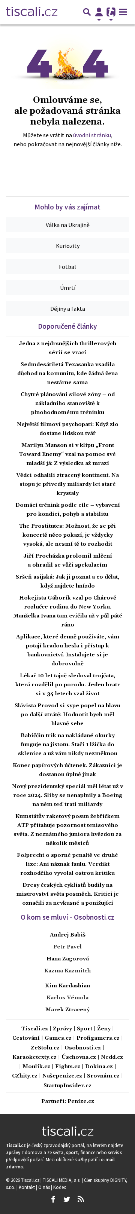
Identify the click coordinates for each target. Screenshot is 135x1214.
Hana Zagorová (67, 959)
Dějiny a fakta (67, 308)
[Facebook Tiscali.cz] (52, 1199)
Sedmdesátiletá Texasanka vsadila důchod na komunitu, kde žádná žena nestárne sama (67, 373)
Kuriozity (68, 245)
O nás (44, 1187)
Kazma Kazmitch (67, 971)
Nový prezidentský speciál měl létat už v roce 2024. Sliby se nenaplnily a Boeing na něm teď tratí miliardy (67, 795)
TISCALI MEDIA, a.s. (62, 1180)
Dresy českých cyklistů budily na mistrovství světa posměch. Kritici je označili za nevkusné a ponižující (67, 894)
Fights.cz (67, 1067)
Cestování (26, 1038)
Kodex (59, 1187)
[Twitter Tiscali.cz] (66, 1199)
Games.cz (58, 1038)
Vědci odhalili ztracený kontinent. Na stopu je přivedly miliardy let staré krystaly (67, 484)
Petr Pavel (67, 947)
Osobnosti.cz (82, 1048)
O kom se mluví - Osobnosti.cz (67, 917)
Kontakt (27, 1187)
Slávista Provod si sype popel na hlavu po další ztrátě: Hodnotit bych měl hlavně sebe (67, 714)
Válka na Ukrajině (68, 225)
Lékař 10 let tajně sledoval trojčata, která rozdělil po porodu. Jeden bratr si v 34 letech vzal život (67, 684)
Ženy (104, 1029)
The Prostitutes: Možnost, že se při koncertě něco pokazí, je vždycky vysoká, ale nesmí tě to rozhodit (67, 535)
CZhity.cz (25, 1076)
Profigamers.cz (98, 1038)
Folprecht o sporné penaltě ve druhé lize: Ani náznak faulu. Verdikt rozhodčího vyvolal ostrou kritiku (67, 864)
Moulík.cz (36, 1067)
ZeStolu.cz (45, 1048)
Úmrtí (67, 287)
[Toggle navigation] (123, 12)
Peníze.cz (81, 1101)
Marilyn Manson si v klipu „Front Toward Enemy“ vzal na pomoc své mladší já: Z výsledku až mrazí (67, 454)
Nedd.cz (112, 1057)
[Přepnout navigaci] (99, 12)
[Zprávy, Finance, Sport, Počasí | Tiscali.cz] (31, 12)
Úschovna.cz (79, 1057)
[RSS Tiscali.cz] (80, 1199)
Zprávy (62, 1029)
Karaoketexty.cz (34, 1057)
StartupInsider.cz (68, 1086)
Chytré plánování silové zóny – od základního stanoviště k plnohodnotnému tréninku (68, 403)
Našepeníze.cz (62, 1076)
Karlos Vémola (67, 997)
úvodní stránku (92, 135)
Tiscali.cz (34, 1029)
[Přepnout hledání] (87, 12)
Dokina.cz (99, 1067)
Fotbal (67, 266)
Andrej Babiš (68, 935)
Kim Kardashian (67, 985)
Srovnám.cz (103, 1076)
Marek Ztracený (67, 1009)
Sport (84, 1029)
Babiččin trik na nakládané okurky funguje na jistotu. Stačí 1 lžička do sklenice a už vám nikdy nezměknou (67, 744)
